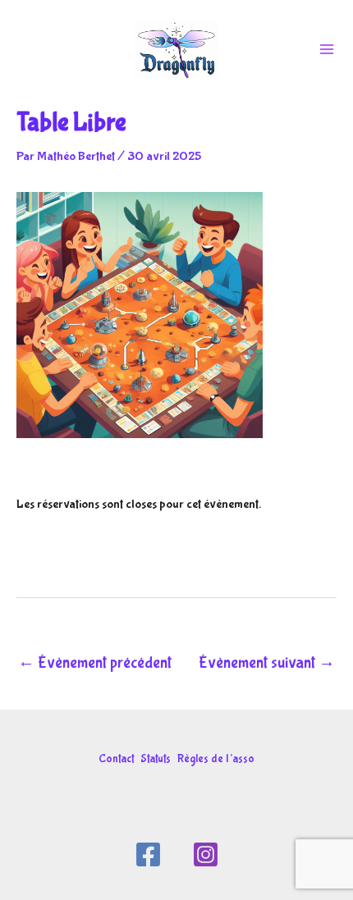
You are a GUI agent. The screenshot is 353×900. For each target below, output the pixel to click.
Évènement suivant (267, 663)
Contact (116, 758)
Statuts (155, 758)
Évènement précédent (95, 663)
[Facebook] (148, 854)
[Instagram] (205, 854)
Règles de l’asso (215, 758)
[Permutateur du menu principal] (327, 49)
